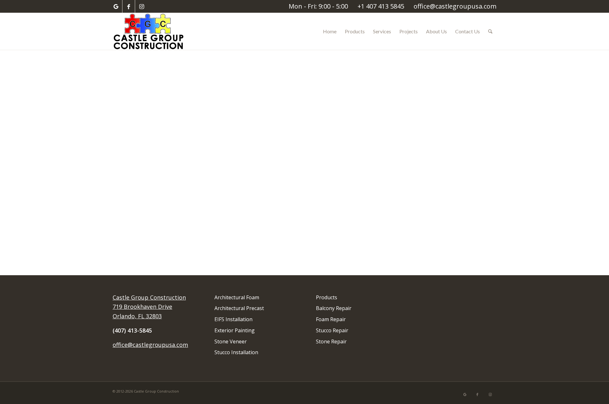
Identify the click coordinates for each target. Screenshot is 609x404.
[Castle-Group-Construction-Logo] (149, 31)
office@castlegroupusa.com (455, 6)
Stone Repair (331, 341)
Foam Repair (331, 319)
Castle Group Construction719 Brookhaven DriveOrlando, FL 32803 (149, 307)
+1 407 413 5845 (380, 6)
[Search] (490, 31)
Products (326, 297)
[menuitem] (330, 31)
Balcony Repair (333, 308)
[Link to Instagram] (141, 6)
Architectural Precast (239, 308)
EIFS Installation (233, 319)
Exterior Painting (234, 330)
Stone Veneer (230, 341)
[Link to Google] (116, 6)
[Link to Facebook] (128, 6)
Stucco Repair (332, 330)
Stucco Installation (236, 352)
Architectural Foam (236, 297)
